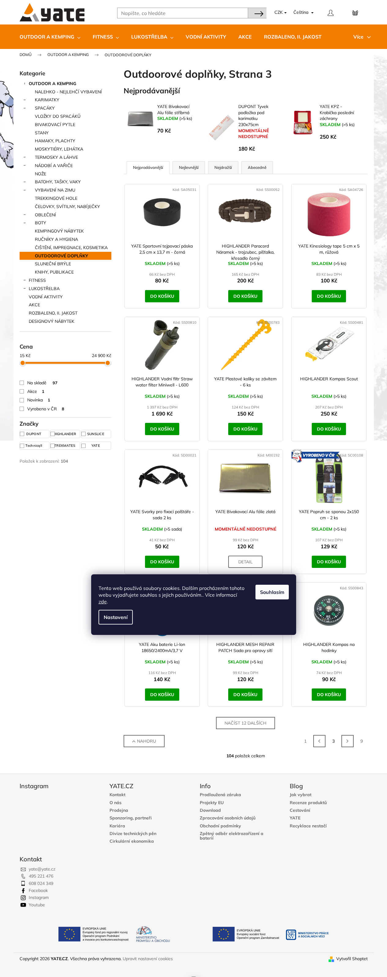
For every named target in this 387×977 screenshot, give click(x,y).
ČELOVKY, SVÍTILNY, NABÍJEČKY (67, 206)
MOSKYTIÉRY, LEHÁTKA (59, 149)
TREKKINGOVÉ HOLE (56, 198)
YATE (96, 445)
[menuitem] (50, 36)
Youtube (37, 905)
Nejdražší (223, 167)
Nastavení (116, 617)
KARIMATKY (47, 100)
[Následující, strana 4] (347, 741)
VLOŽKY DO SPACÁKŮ (57, 116)
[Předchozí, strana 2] (319, 741)
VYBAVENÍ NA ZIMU (55, 190)
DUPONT (34, 434)
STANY (42, 133)
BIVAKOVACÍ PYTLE (55, 124)
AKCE (34, 305)
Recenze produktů (308, 802)
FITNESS (37, 280)
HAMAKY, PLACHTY (55, 141)
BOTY (40, 223)
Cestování (300, 810)
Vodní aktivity (46, 297)
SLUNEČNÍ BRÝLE (53, 264)
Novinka (38, 400)
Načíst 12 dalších (245, 723)
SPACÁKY (45, 108)
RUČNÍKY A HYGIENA (56, 239)
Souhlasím (272, 592)
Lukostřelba (44, 288)
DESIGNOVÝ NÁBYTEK (51, 321)
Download (210, 810)
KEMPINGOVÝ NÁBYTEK (59, 231)
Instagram (39, 897)
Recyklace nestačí (308, 826)
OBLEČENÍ (45, 215)
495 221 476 (41, 876)
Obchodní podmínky (220, 826)
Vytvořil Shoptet (352, 958)
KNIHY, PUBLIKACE (54, 272)
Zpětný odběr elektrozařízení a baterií (231, 836)
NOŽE (40, 174)
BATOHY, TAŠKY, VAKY (58, 182)
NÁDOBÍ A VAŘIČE (54, 165)
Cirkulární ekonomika (132, 841)
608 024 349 (41, 883)
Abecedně (257, 167)
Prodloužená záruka (220, 794)
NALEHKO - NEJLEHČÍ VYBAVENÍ (68, 92)
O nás (115, 802)
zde (103, 602)
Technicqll (34, 445)
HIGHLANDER (65, 434)
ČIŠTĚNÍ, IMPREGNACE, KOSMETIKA (71, 247)
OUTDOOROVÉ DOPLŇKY (61, 256)
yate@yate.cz (42, 869)
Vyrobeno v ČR (45, 409)
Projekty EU (212, 802)
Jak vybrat (300, 794)
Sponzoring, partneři (131, 818)
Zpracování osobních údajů (227, 818)
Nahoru (146, 741)
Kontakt (117, 794)
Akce (35, 391)
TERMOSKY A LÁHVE (56, 157)
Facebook (38, 890)
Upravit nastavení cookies (148, 958)
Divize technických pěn (133, 833)
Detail (245, 562)
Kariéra (117, 826)
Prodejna (119, 810)
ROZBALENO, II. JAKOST (53, 313)
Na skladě (42, 383)
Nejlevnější (189, 167)
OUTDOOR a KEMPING (52, 83)
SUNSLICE (96, 434)
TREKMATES (65, 445)
